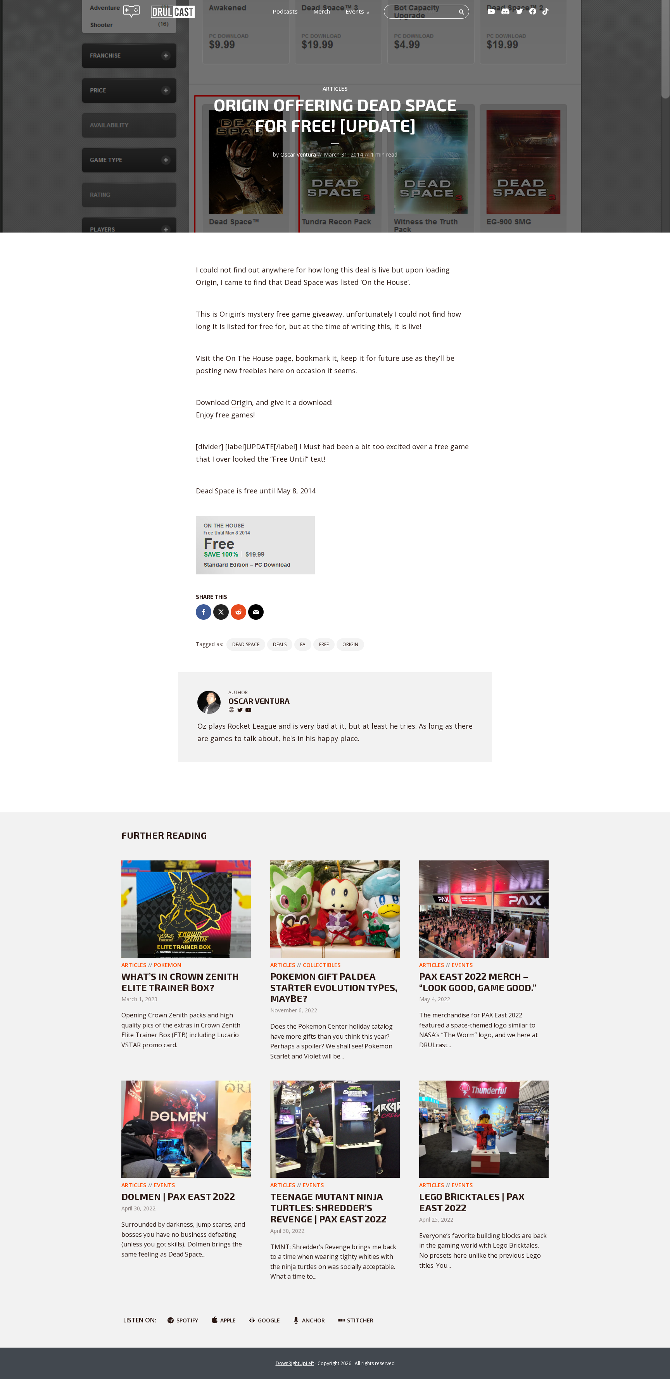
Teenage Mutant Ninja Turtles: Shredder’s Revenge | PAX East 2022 (328, 1207)
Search (462, 12)
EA (303, 644)
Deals (280, 644)
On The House (249, 358)
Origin (241, 402)
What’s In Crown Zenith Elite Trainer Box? (180, 981)
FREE (324, 644)
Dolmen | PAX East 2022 (178, 1196)
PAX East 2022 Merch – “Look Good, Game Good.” (477, 981)
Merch (321, 11)
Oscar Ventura (298, 154)
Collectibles (321, 965)
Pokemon (167, 965)
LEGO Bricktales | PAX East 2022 (472, 1202)
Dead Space (245, 644)
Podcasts (285, 11)
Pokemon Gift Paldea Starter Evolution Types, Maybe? (333, 987)
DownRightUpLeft (295, 1363)
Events (354, 11)
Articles (335, 88)
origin (350, 644)
